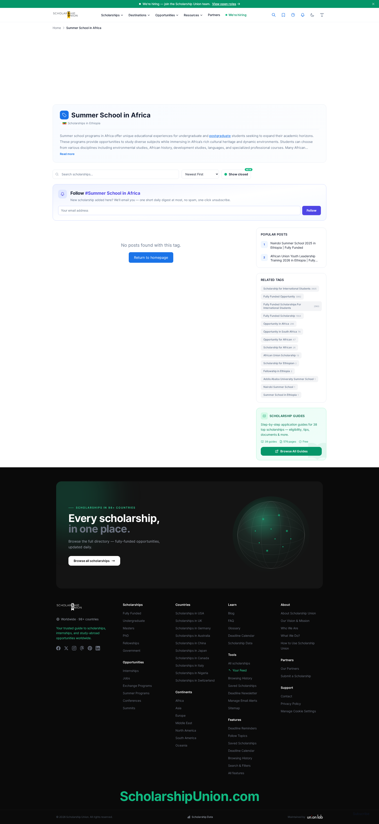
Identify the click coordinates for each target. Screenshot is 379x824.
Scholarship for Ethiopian (280, 363)
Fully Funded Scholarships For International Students (291, 306)
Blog (231, 613)
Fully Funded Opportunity (282, 296)
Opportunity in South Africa (281, 331)
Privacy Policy (291, 703)
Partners (214, 15)
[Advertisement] (189, 72)
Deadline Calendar (241, 635)
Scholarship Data (240, 643)
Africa (179, 700)
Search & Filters (239, 765)
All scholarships (239, 663)
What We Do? (290, 635)
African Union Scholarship (281, 355)
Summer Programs (136, 693)
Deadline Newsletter (242, 693)
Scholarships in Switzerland (195, 680)
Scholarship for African (279, 347)
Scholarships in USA (189, 613)
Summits (129, 708)
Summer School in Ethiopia (281, 394)
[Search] (273, 15)
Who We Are (289, 628)
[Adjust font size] (322, 15)
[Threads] (82, 648)
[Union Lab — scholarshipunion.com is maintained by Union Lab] (315, 817)
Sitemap (234, 708)
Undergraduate (134, 620)
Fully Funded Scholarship (282, 315)
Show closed (240, 173)
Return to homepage (151, 257)
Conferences (132, 700)
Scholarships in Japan (191, 650)
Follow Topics (237, 736)
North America (185, 730)
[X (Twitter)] (66, 648)
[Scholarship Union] (65, 15)
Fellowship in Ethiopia (277, 371)
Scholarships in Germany (193, 628)
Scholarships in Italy (189, 665)
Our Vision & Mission (295, 620)
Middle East (183, 723)
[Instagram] (74, 648)
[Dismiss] (373, 4)
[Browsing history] (293, 15)
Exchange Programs (137, 685)
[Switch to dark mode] (312, 15)
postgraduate (220, 136)
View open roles (224, 4)
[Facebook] (58, 648)
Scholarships (110, 15)
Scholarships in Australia (192, 635)
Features (234, 719)
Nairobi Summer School (279, 387)
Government (131, 650)
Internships (131, 671)
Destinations (138, 15)
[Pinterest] (90, 648)
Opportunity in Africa (278, 323)
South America (185, 738)
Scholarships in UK (188, 620)
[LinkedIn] (98, 648)
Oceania (181, 745)
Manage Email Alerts (242, 700)
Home (57, 28)
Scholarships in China (190, 643)
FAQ (231, 620)
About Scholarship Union (298, 613)
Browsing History (240, 678)
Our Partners (290, 668)
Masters (128, 628)
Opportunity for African (279, 339)
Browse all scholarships (92, 561)
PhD (126, 635)
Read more (67, 154)
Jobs (126, 678)
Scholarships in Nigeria (191, 673)
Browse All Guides (294, 451)
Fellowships (131, 643)
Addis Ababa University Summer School (289, 379)
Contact (286, 696)
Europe (180, 715)
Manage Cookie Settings (298, 711)
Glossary (234, 628)
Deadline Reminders (242, 728)
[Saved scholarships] (283, 15)
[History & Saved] (302, 15)
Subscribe (361, 813)
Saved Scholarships (242, 685)
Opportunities (165, 15)
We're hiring (238, 15)
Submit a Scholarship (296, 676)
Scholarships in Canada (192, 658)
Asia (178, 708)
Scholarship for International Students (289, 288)
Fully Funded (132, 613)
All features (236, 773)
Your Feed (239, 670)
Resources (191, 15)
